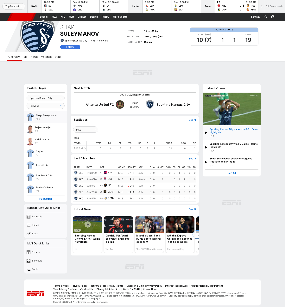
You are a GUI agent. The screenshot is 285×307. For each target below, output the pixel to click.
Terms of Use (61, 286)
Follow (70, 47)
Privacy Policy (79, 286)
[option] (87, 234)
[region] (141, 146)
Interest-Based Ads (176, 286)
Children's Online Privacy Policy (144, 286)
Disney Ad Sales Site (108, 289)
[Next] (261, 6)
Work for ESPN (131, 289)
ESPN (22, 17)
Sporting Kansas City (76, 40)
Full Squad (45, 198)
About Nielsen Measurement (207, 286)
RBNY (111, 198)
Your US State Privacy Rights (107, 286)
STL (110, 172)
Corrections (150, 289)
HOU (110, 185)
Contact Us (86, 289)
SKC (81, 172)
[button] (265, 16)
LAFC (111, 191)
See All (232, 173)
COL (110, 178)
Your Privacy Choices (65, 289)
